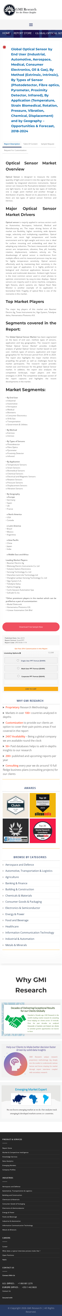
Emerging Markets (9, 1165)
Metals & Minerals (16, 945)
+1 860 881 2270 (25, 1283)
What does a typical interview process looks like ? (21, 1251)
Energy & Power (14, 914)
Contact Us (6, 1291)
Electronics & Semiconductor (22, 908)
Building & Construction (19, 889)
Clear (51, 652)
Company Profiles (9, 1170)
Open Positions (8, 1255)
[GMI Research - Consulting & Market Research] (19, 10)
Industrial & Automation (19, 939)
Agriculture (12, 877)
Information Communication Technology (29, 932)
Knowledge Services (9, 1157)
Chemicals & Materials (18, 895)
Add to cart (30, 689)
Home (6, 33)
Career (4, 1246)
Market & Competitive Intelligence (15, 1152)
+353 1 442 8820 (29, 1287)
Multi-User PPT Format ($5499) (33, 668)
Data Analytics (7, 1161)
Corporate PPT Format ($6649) (33, 676)
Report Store (23, 33)
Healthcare (12, 926)
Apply (4, 1259)
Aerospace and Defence (19, 864)
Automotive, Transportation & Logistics (28, 871)
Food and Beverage (16, 920)
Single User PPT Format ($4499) (33, 661)
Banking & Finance (16, 883)
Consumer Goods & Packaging (23, 901)
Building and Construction (12, 1195)
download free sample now (31, 627)
